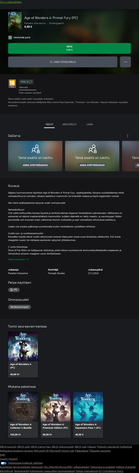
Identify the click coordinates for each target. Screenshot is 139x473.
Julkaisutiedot (81, 467)
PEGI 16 (24, 82)
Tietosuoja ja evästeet (102, 467)
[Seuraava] (127, 135)
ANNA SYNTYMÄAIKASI (35, 165)
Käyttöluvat (6, 471)
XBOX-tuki (81, 446)
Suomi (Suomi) (9, 458)
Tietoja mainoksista (86, 471)
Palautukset (81, 450)
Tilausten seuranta (100, 450)
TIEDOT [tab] (49, 124)
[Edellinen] (120, 135)
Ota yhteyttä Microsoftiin (58, 467)
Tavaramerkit (21, 471)
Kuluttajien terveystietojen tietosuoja (21, 467)
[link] (23, 355)
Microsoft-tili (41, 450)
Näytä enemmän (16, 259)
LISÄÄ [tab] (90, 124)
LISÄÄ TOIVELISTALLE (65, 61)
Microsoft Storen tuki (61, 450)
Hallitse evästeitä (125, 467)
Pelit (2, 454)
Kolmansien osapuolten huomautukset (52, 471)
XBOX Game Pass (41, 446)
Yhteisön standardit (108, 446)
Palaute (91, 446)
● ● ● (125, 62)
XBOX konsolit (8, 446)
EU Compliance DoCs (111, 471)
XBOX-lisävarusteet (63, 446)
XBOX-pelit (23, 446)
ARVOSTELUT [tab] (69, 124)
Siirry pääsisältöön (11, 2)
